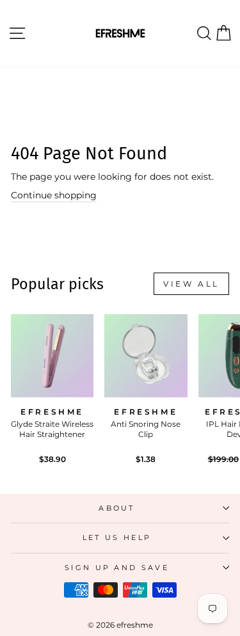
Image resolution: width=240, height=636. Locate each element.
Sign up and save (117, 567)
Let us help (117, 537)
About (117, 508)
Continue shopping (54, 195)
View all (191, 284)
